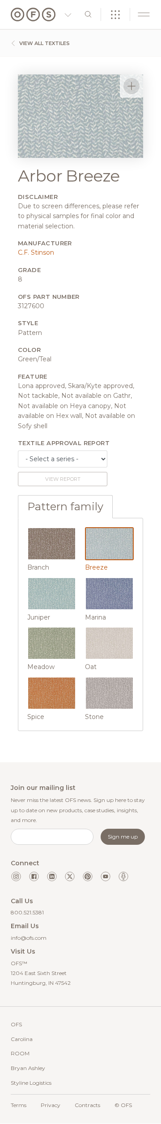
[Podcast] (123, 876)
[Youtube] (105, 876)
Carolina (22, 1039)
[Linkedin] (52, 876)
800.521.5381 (27, 912)
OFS (16, 1024)
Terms (18, 1105)
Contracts (87, 1105)
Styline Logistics (31, 1082)
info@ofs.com (29, 937)
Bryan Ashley (28, 1068)
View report (62, 479)
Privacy (50, 1105)
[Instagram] (16, 876)
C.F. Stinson (36, 252)
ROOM (20, 1053)
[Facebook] (34, 876)
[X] (69, 876)
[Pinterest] (87, 876)
